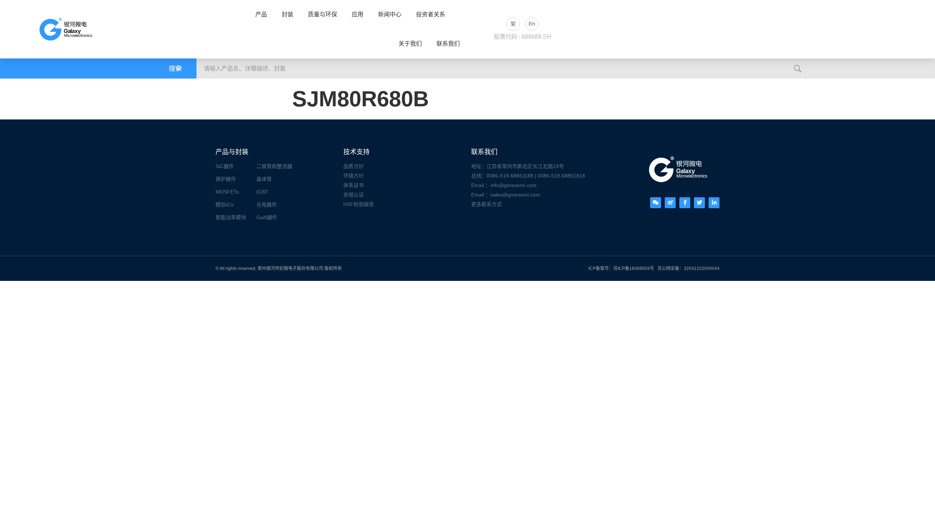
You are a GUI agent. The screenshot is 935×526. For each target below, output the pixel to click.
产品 (261, 14)
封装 (287, 14)
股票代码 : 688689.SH (522, 37)
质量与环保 (322, 14)
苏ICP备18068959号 (633, 268)
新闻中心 (389, 14)
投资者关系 (430, 14)
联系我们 (448, 43)
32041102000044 (702, 268)
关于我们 (410, 43)
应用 (357, 14)
